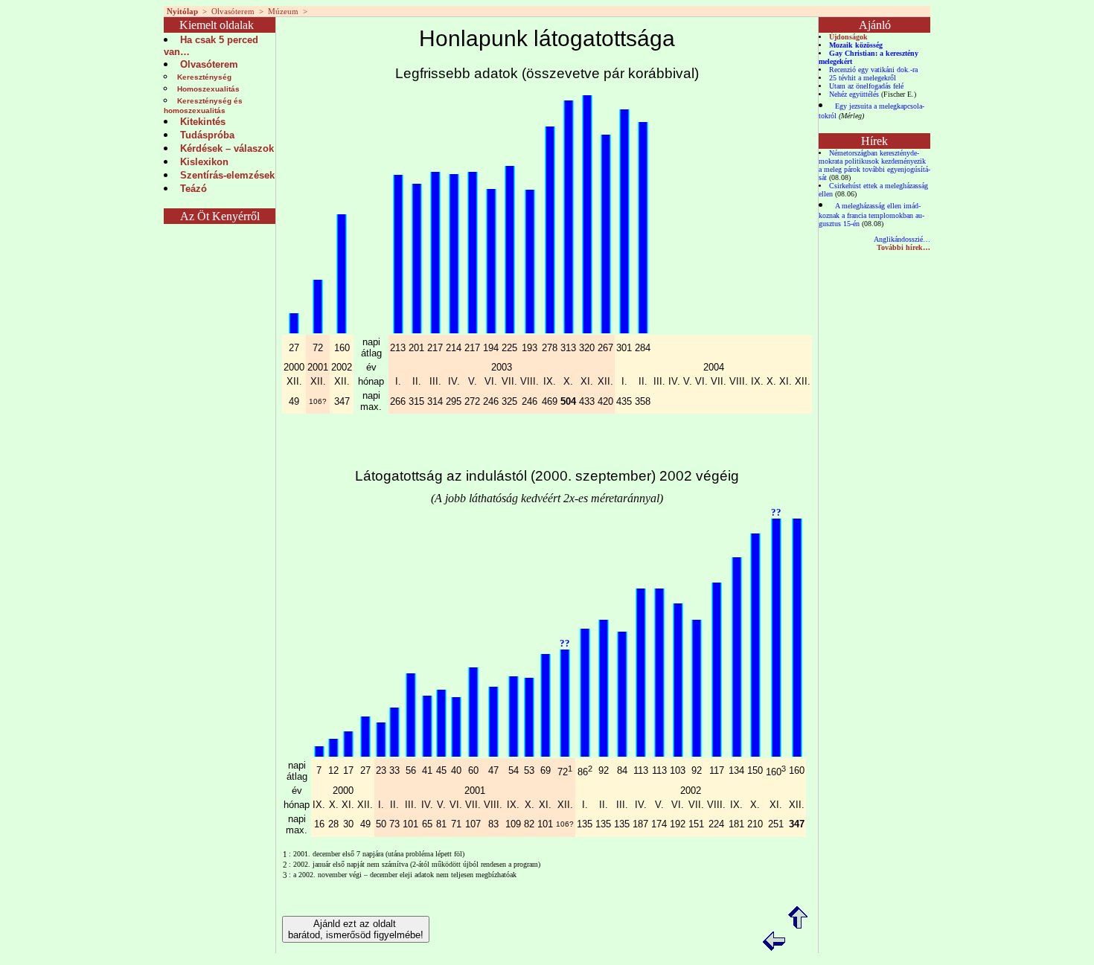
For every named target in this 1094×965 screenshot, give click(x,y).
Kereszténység (204, 77)
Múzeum (283, 11)
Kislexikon (204, 161)
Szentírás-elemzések (227, 175)
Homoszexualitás (208, 89)
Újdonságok (848, 37)
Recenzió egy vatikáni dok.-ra (873, 69)
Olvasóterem (233, 11)
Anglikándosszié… (902, 239)
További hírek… (903, 247)
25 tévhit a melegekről (862, 78)
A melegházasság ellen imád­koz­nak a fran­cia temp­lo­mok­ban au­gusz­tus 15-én (871, 215)
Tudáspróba (207, 135)
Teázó (193, 188)
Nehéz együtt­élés (854, 94)
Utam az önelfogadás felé (866, 86)
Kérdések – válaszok (227, 148)
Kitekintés (202, 121)
